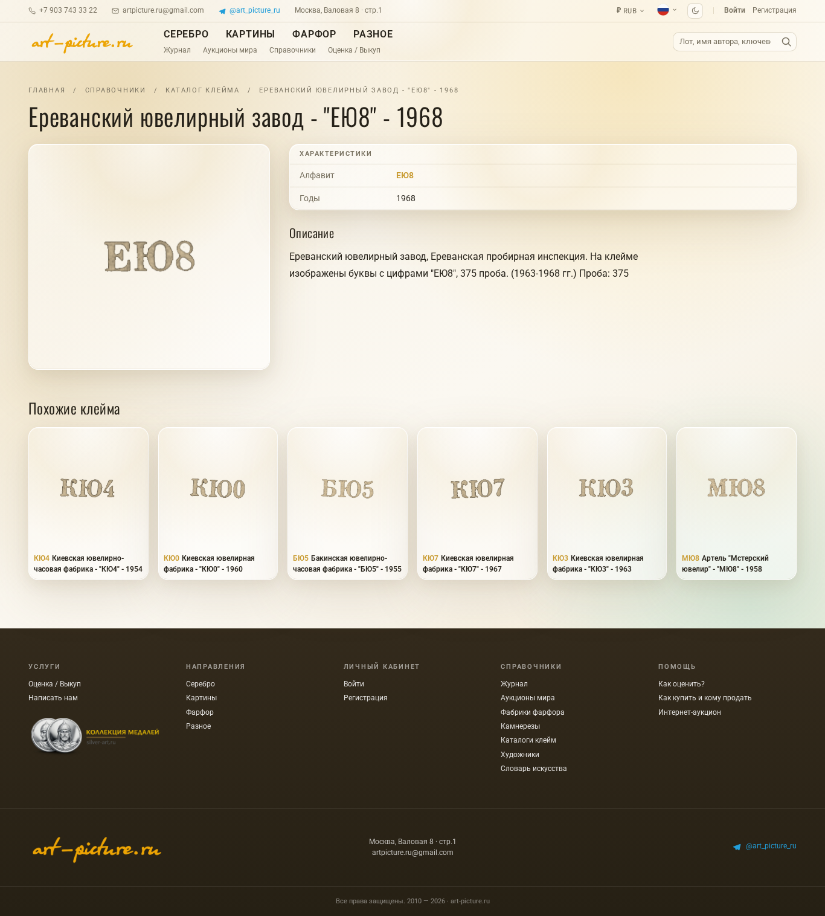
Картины (251, 34)
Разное (373, 34)
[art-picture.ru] (81, 41)
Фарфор (314, 34)
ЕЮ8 (405, 175)
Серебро (186, 34)
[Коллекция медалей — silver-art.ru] (94, 737)
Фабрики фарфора (533, 712)
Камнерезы (520, 726)
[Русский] (667, 9)
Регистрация (775, 10)
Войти (734, 10)
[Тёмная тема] (695, 11)
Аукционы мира (230, 50)
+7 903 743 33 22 (68, 10)
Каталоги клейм (528, 740)
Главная (46, 90)
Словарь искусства (534, 768)
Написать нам (53, 698)
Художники (520, 754)
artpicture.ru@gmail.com (163, 10)
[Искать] (786, 42)
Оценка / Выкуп (354, 50)
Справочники (292, 50)
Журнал (177, 50)
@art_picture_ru (255, 10)
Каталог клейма (202, 90)
